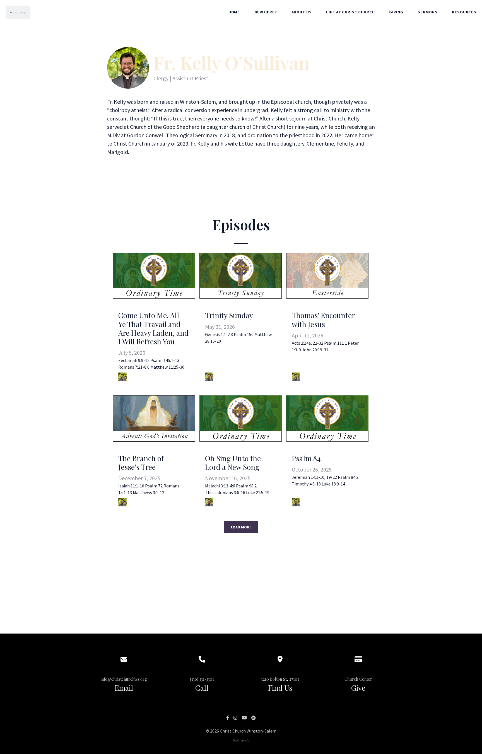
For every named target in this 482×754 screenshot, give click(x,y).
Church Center (358, 679)
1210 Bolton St (274, 679)
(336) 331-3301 (202, 679)
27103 (294, 679)
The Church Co (241, 740)
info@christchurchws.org (124, 679)
